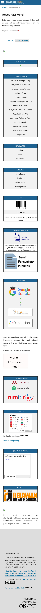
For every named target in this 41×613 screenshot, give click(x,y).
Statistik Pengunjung (11, 440)
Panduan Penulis (20, 122)
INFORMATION (20, 146)
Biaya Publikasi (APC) (20, 114)
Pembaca (20, 150)
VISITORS (20, 412)
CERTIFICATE (20, 62)
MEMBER (20, 488)
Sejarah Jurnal (20, 182)
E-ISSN (20, 198)
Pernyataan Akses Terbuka (20, 89)
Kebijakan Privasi (20, 93)
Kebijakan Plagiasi (20, 97)
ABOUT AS (20, 170)
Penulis (20, 154)
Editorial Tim (20, 178)
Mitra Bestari (21, 174)
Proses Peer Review (20, 130)
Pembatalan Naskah (20, 126)
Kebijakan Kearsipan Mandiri (20, 101)
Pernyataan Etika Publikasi (20, 85)
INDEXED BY (20, 280)
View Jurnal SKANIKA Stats (15, 588)
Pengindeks (20, 135)
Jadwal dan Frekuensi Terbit (20, 118)
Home (4, 8)
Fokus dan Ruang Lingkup (20, 80)
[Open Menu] (2, 2)
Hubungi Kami (20, 186)
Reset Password (22, 40)
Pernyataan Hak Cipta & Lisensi (20, 110)
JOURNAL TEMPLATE (20, 230)
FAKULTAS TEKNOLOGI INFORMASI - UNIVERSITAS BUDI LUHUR (20, 574)
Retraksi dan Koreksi (20, 105)
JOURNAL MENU (20, 76)
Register (10, 40)
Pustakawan (20, 158)
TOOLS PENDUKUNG (20, 378)
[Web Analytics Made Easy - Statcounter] (29, 588)
